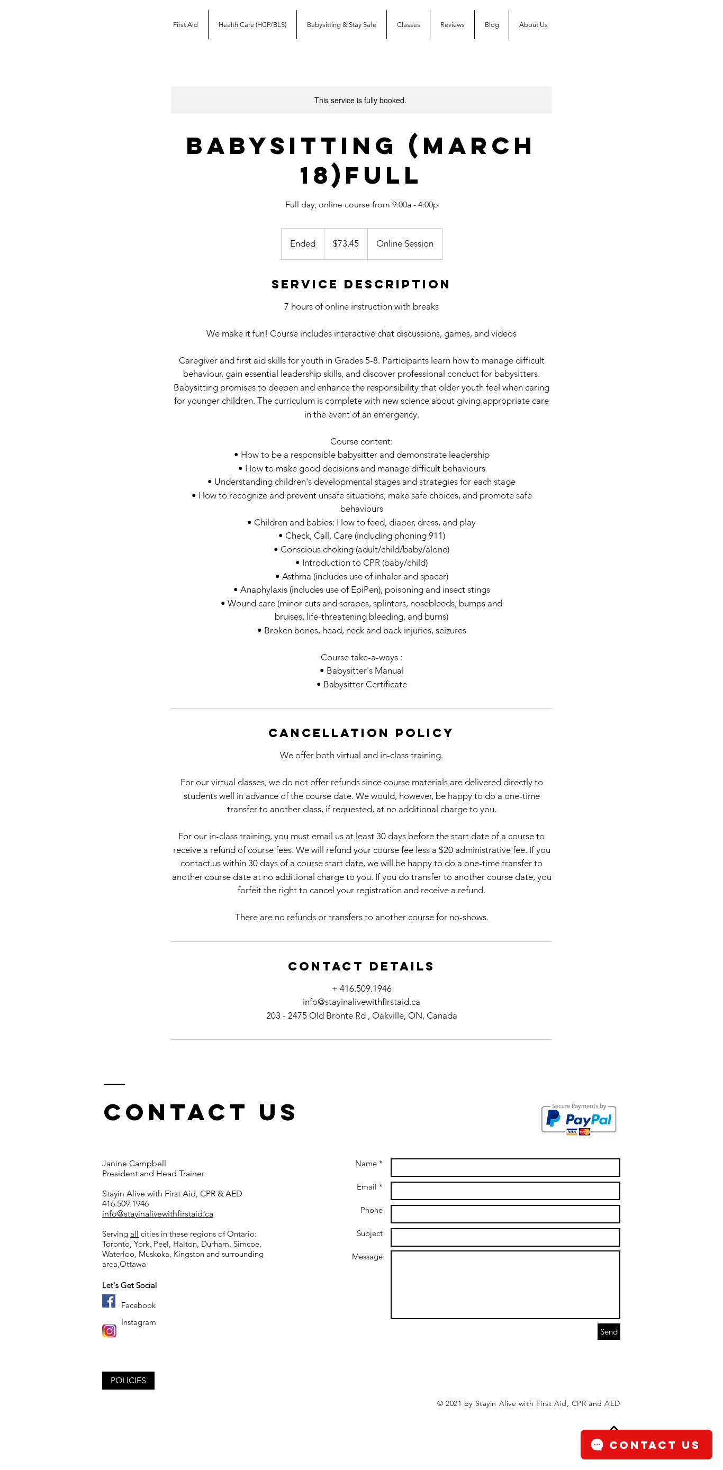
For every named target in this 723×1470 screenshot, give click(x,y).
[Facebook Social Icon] (108, 1301)
